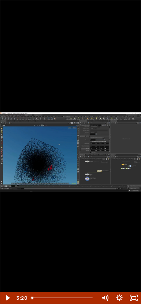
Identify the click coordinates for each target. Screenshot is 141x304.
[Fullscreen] (134, 298)
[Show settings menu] (119, 298)
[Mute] (105, 298)
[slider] (63, 298)
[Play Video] (7, 298)
